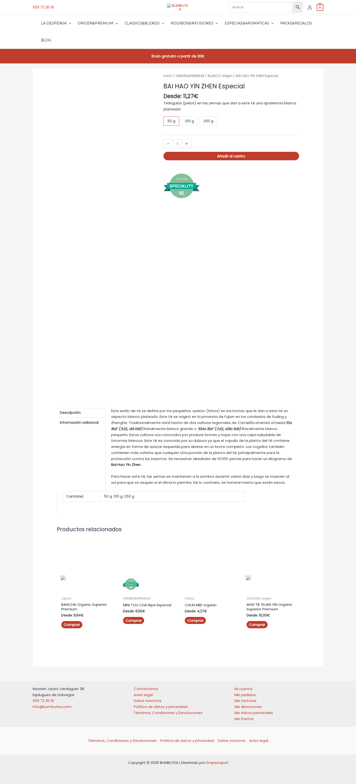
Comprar (72, 624)
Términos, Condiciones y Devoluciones (168, 712)
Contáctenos (146, 688)
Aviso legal (143, 694)
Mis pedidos (245, 694)
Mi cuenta (243, 688)
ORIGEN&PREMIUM (190, 76)
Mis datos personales (253, 712)
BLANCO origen (220, 76)
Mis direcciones (248, 706)
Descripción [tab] (70, 412)
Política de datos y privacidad (160, 706)
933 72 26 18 (43, 7)
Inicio (167, 76)
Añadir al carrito (231, 156)
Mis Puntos (244, 718)
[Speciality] (181, 186)
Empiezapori (217, 762)
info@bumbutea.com (52, 706)
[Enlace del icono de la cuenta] (310, 7)
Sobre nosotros (148, 700)
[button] (69, 23)
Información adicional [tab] (79, 422)
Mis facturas (245, 700)
